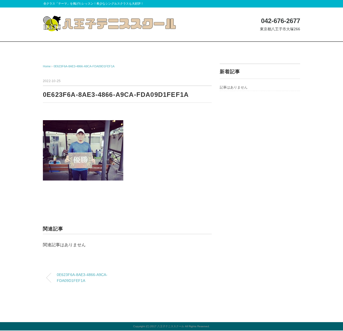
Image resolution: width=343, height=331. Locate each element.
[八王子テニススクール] (110, 19)
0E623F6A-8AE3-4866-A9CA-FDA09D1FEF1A (84, 66)
